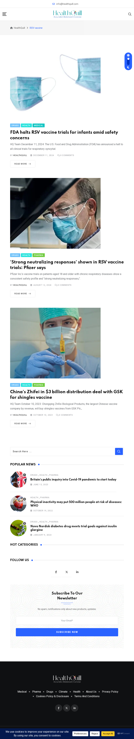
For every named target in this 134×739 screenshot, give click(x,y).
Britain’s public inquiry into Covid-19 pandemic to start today (73, 479)
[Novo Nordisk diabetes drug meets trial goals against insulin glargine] (18, 528)
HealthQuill (20, 155)
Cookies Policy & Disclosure (52, 696)
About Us (91, 691)
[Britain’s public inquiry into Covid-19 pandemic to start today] (18, 479)
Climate (63, 691)
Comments (67, 155)
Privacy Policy (110, 691)
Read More (20, 164)
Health (43, 475)
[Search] (130, 14)
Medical (22, 691)
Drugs (34, 475)
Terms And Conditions (87, 696)
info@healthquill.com (67, 4)
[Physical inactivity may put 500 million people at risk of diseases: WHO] (18, 504)
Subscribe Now (67, 632)
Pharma (54, 475)
